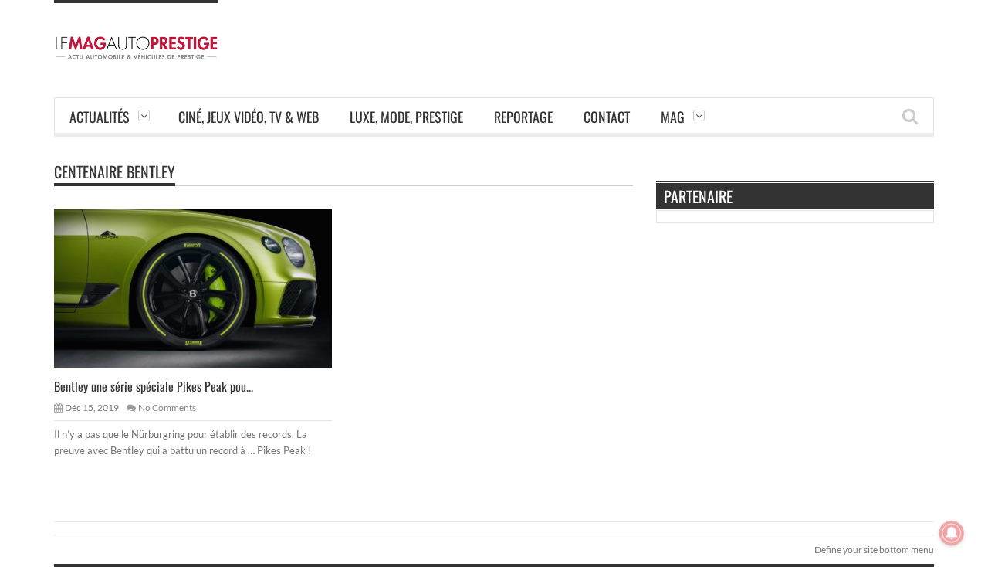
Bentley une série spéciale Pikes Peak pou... (153, 386)
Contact (607, 117)
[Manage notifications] (951, 533)
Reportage (523, 117)
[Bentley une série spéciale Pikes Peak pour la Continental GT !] (205, 287)
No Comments (167, 407)
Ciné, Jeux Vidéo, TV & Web (248, 117)
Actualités (99, 117)
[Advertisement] (653, 35)
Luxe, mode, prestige (406, 117)
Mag (673, 117)
